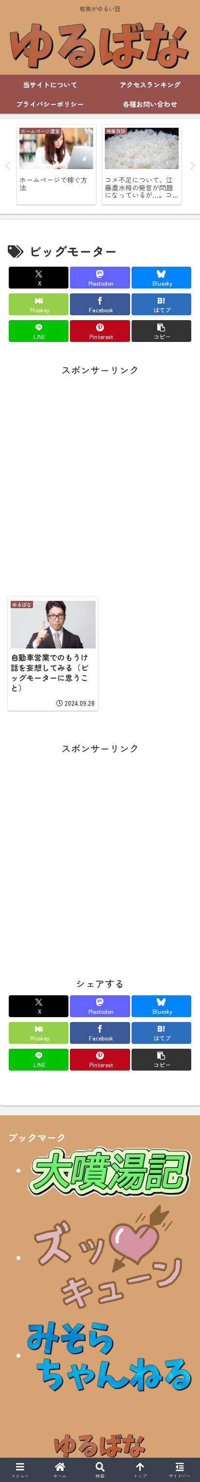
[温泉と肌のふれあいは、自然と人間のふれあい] (109, 1170)
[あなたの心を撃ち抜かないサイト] (109, 1257)
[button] (162, 331)
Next (193, 166)
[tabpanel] (56, 164)
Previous (7, 166)
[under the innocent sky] (109, 1355)
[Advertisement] (100, 479)
